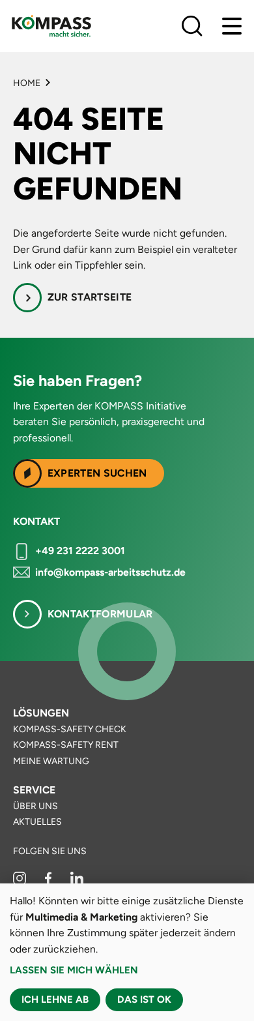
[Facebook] (49, 881)
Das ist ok (144, 999)
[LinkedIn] (76, 881)
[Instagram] (20, 881)
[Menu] (232, 26)
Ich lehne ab (55, 999)
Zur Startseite (90, 297)
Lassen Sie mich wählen (74, 970)
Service (34, 790)
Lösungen (41, 713)
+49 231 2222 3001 (80, 550)
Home (26, 83)
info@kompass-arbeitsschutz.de (110, 572)
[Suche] (192, 26)
